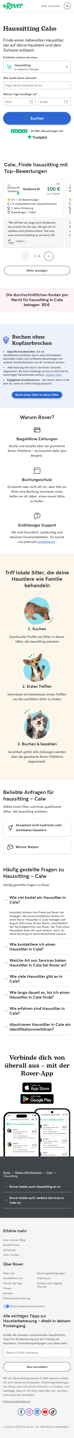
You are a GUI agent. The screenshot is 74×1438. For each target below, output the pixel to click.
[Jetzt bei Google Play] (37, 1099)
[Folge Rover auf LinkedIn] (37, 1411)
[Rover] (12, 6)
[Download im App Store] (37, 1087)
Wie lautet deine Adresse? (20, 78)
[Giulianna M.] (33, 213)
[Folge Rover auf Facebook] (21, 1411)
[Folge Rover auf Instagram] (29, 1411)
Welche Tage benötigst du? (20, 94)
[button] (67, 5)
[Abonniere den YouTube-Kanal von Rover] (45, 1411)
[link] (37, 118)
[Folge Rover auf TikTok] (52, 1411)
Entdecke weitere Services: (20, 57)
